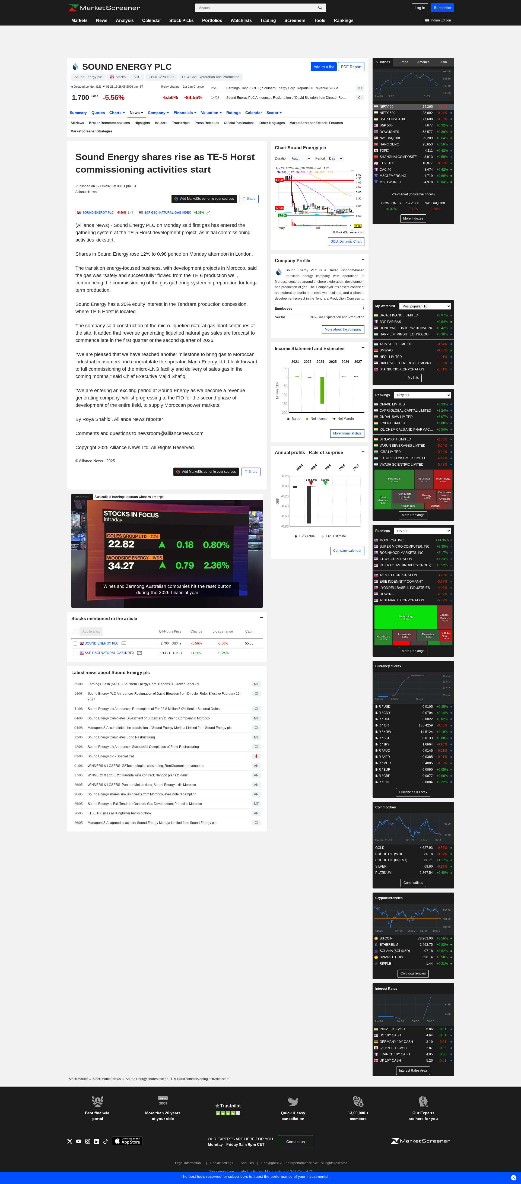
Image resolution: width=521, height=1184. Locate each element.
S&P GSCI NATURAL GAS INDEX (109, 653)
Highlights (142, 123)
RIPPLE (385, 964)
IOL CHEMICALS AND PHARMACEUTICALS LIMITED (407, 429)
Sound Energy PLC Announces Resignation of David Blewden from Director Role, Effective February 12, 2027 (286, 98)
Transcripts (181, 123)
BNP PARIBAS (390, 322)
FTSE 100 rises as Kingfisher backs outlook (119, 813)
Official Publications (239, 123)
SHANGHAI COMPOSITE (398, 157)
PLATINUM (383, 873)
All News (77, 123)
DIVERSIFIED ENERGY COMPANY (406, 363)
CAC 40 (385, 170)
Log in (420, 7)
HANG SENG (389, 144)
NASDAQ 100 (390, 138)
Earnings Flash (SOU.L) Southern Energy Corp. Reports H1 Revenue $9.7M (282, 88)
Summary (78, 112)
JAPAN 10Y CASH (393, 1048)
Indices (384, 62)
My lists (413, 378)
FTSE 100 (387, 163)
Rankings (344, 20)
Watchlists (241, 20)
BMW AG (386, 350)
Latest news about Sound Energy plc (110, 672)
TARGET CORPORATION (398, 575)
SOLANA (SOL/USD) (395, 951)
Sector (272, 112)
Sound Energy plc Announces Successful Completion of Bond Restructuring (143, 747)
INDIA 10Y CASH (392, 1029)
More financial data (347, 433)
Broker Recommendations (109, 123)
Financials (184, 112)
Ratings (233, 112)
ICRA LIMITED (390, 452)
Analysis (125, 20)
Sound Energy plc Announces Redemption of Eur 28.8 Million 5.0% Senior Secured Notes (154, 709)
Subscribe (442, 7)
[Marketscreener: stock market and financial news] (104, 8)
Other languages (272, 123)
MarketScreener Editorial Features (316, 123)
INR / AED (382, 757)
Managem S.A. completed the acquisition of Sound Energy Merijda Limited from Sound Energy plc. (160, 728)
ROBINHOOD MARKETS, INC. (402, 553)
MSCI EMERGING (393, 176)
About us (247, 1163)
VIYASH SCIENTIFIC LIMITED (402, 464)
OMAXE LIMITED (392, 404)
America (423, 62)
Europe (403, 62)
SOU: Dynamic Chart (346, 241)
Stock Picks (181, 20)
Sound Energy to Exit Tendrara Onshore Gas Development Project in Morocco (145, 804)
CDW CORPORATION (396, 559)
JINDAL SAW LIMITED (396, 417)
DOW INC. (387, 594)
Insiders (161, 123)
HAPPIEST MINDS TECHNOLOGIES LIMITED (407, 334)
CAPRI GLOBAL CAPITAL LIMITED (405, 410)
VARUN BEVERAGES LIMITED (402, 445)
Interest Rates (386, 989)
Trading (268, 20)
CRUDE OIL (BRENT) (391, 860)
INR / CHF (382, 782)
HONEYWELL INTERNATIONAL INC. (407, 328)
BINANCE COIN (391, 957)
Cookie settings (221, 1163)
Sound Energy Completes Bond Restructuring (121, 737)
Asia (443, 62)
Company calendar (347, 551)
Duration (281, 158)
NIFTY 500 (387, 113)
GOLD (380, 848)
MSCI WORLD (390, 182)
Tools (319, 20)
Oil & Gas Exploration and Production (337, 317)
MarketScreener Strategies (92, 131)
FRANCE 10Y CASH (395, 1054)
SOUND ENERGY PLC (102, 643)
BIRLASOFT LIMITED (395, 439)
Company (157, 112)
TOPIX (384, 151)
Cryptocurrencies (389, 898)
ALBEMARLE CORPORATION (402, 600)
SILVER (381, 866)
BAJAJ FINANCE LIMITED (399, 315)
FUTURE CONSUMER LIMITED (403, 458)
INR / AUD (382, 751)
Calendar (151, 20)
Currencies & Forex (413, 792)
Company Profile (292, 260)
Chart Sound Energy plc (300, 147)
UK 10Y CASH (390, 1060)
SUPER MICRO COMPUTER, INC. (405, 546)
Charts (116, 112)
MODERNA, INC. (392, 540)
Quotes (98, 112)
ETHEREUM (389, 945)
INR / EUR (382, 770)
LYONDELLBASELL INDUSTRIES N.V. (407, 588)
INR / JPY (382, 744)
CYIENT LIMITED (392, 423)
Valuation (210, 112)
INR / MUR (383, 763)
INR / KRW (383, 732)
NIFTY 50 (386, 107)
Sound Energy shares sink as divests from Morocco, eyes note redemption (142, 794)
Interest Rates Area (413, 1070)
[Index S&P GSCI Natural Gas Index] (207, 212)
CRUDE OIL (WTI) (388, 854)
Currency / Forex (388, 666)
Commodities (385, 807)
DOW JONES (389, 132)
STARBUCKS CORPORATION (402, 369)
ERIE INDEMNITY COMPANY (401, 581)
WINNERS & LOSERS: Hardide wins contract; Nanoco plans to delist (138, 775)
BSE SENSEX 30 (392, 119)
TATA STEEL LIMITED (395, 344)
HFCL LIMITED (391, 357)
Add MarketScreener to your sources (207, 199)
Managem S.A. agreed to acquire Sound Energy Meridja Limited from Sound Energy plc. (152, 823)
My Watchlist (385, 306)
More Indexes (413, 218)
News (101, 20)
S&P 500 (386, 125)
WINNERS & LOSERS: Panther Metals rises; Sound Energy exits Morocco (142, 785)
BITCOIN (386, 938)
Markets (79, 20)
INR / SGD (382, 738)
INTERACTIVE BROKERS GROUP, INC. (407, 565)
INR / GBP (382, 776)
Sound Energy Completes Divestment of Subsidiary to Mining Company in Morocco (149, 718)
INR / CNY (382, 713)
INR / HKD (382, 719)
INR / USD (382, 707)
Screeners (295, 20)
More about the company (343, 329)
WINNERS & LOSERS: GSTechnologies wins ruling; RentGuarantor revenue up (146, 766)
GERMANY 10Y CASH (396, 1042)
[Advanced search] (320, 8)
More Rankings (413, 515)
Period (320, 158)
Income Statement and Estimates (310, 348)
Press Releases (207, 123)
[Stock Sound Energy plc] (130, 212)
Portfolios (212, 20)
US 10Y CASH (390, 1035)
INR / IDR (382, 725)
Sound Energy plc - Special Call (111, 756)
